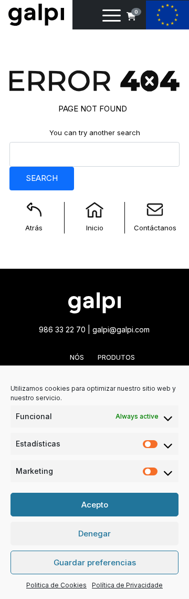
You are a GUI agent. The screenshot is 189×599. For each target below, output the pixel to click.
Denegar (94, 534)
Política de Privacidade (127, 585)
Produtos (116, 357)
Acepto (94, 505)
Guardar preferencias (95, 562)
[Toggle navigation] (111, 17)
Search (42, 178)
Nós (77, 357)
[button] (131, 16)
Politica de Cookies (56, 585)
